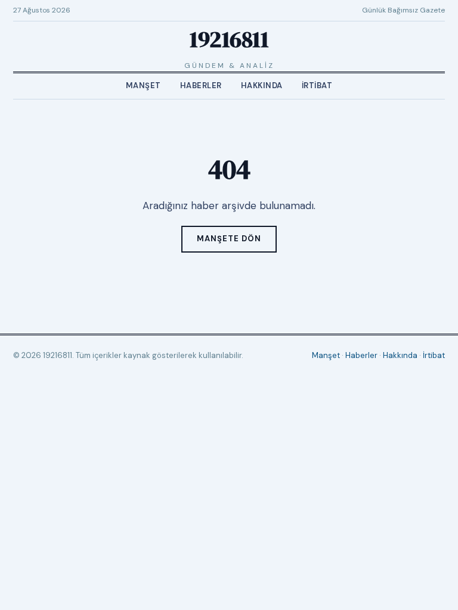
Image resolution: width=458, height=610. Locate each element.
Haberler (201, 85)
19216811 (229, 39)
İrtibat (317, 85)
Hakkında (262, 85)
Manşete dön (229, 239)
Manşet (143, 85)
